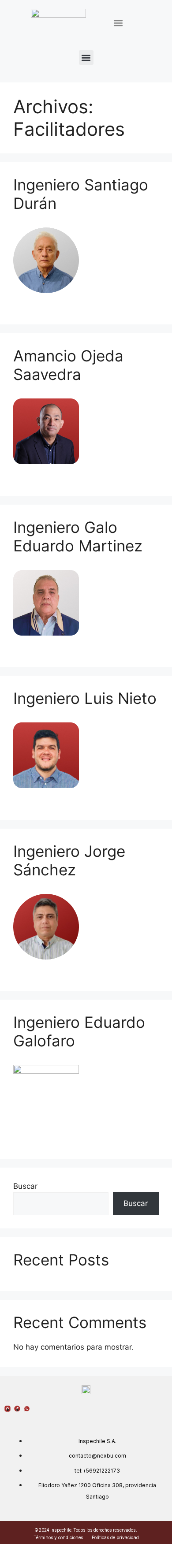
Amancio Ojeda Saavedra (68, 364)
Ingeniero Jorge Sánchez (69, 860)
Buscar (25, 1186)
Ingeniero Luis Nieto (85, 698)
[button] (118, 23)
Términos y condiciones (58, 1537)
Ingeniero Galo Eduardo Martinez (77, 536)
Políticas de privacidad (115, 1537)
